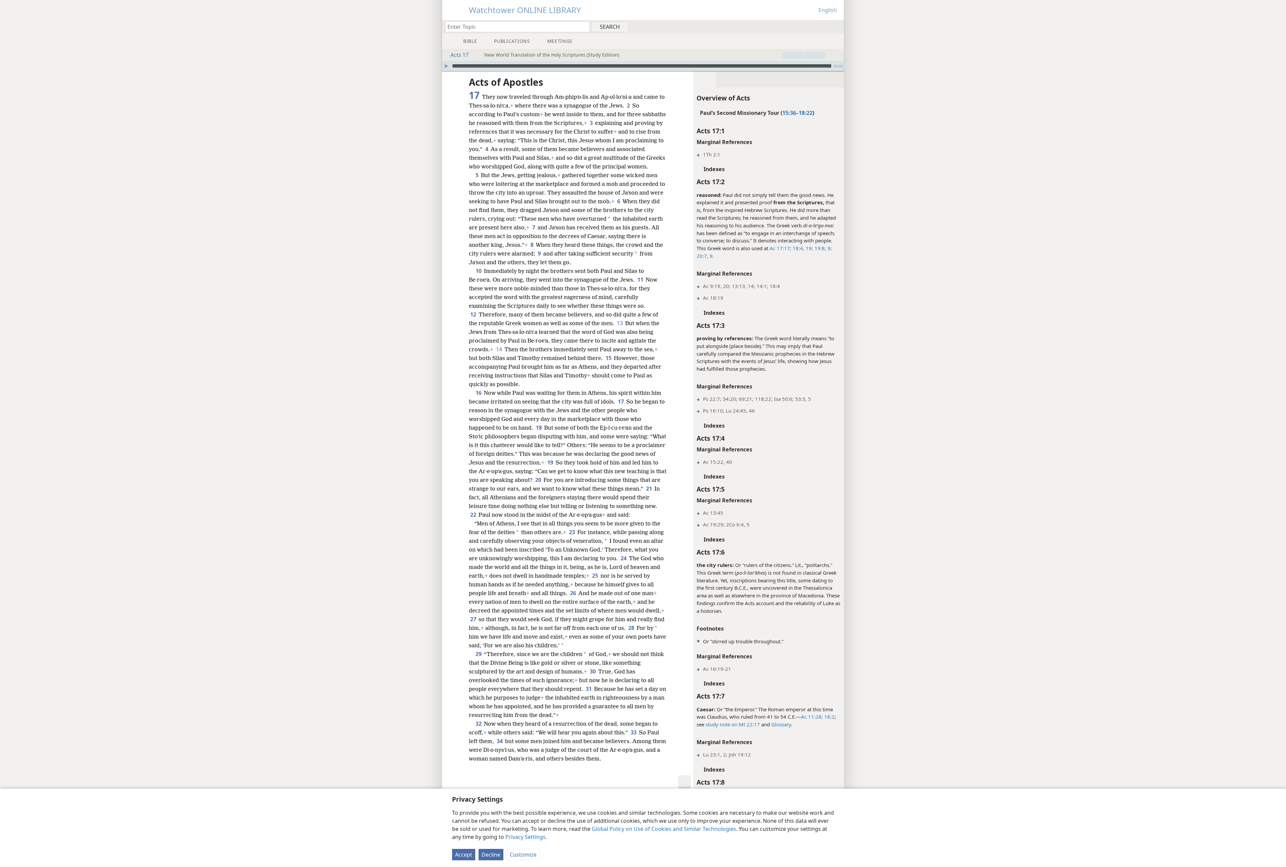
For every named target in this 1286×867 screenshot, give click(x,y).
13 (620, 323)
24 (624, 558)
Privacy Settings (525, 837)
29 (479, 654)
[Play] (446, 66)
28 (631, 628)
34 (500, 741)
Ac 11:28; (812, 716)
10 (479, 271)
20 (538, 480)
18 (539, 427)
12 (473, 314)
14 (499, 349)
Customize (523, 854)
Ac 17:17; (780, 248)
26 (573, 593)
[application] (643, 66)
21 (649, 488)
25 (595, 575)
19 (550, 462)
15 (609, 358)
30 (593, 671)
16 (479, 392)
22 (473, 514)
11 (640, 279)
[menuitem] (836, 26)
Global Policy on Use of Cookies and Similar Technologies (664, 829)
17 (621, 401)
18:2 (829, 716)
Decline (491, 854)
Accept (463, 854)
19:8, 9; (822, 248)
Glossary (781, 724)
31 (589, 689)
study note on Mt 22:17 (733, 724)
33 (634, 732)
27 (473, 619)
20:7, (702, 255)
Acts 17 (459, 55)
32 (479, 723)
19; (808, 248)
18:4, (797, 248)
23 (572, 532)
